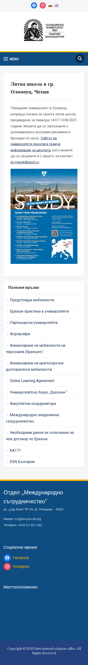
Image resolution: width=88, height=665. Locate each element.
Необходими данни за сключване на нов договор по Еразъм (40, 435)
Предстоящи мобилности (32, 300)
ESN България (22, 461)
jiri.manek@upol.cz (25, 162)
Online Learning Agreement (32, 381)
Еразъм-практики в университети (39, 311)
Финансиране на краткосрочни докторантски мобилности (34, 366)
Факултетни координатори (33, 403)
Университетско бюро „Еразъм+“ (38, 392)
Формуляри (20, 334)
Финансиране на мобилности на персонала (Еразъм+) (35, 348)
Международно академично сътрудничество (32, 418)
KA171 (15, 450)
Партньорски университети (33, 322)
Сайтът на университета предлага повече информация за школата (36, 144)
